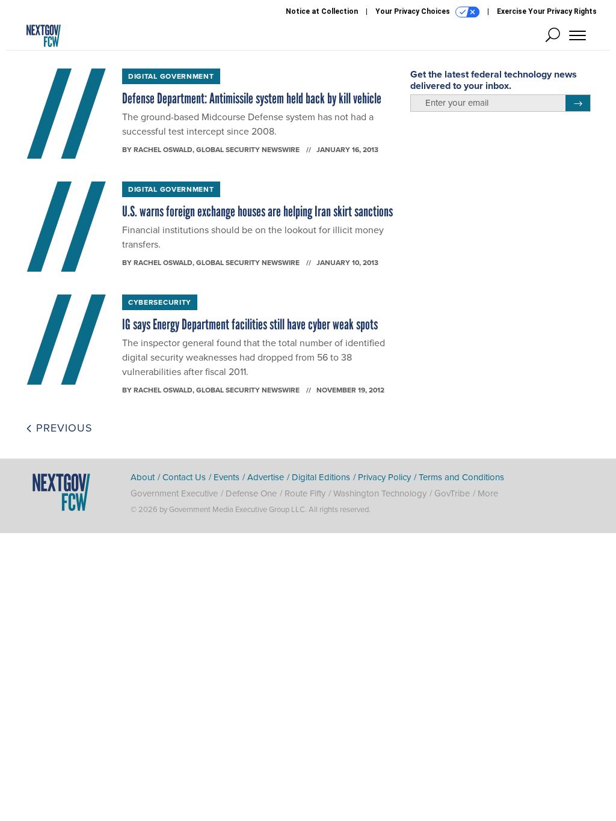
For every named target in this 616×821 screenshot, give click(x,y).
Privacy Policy (384, 477)
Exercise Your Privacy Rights (547, 11)
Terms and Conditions (461, 477)
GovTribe (452, 493)
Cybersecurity (159, 302)
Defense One (251, 493)
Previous (62, 428)
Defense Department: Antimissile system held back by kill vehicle (251, 98)
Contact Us (184, 477)
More (488, 493)
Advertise (265, 477)
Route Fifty (305, 493)
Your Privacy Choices (413, 11)
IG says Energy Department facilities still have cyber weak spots (250, 324)
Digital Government (171, 76)
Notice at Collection (322, 11)
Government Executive (174, 493)
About (143, 477)
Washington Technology (380, 493)
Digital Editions (321, 477)
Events (226, 477)
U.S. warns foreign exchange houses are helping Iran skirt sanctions (257, 211)
